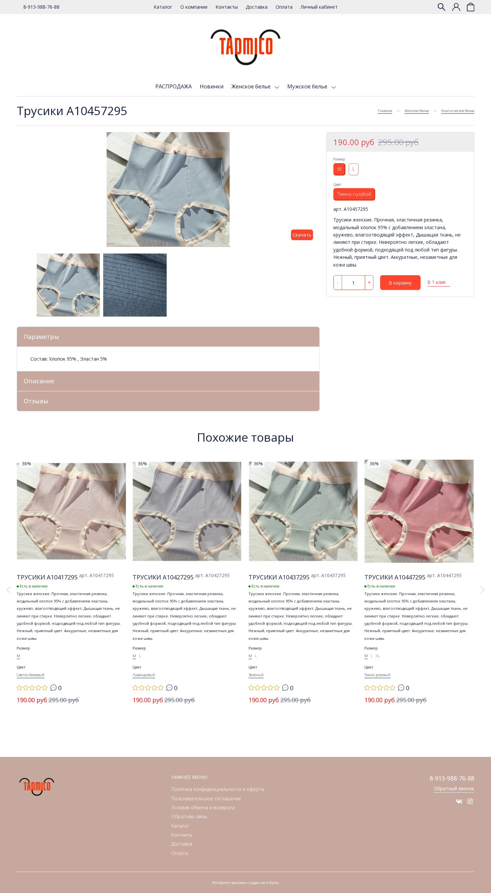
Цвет (337, 183)
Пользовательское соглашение (206, 798)
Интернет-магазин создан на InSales (245, 882)
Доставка (257, 7)
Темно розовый (377, 674)
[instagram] (470, 801)
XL (378, 655)
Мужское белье (308, 86)
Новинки (211, 86)
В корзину (400, 283)
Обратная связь (189, 816)
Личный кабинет (319, 7)
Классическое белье (457, 110)
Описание (39, 381)
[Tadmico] (245, 47)
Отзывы (36, 401)
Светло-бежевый (30, 674)
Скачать (302, 235)
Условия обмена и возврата (203, 807)
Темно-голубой (354, 194)
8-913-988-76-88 (41, 7)
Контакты (226, 7)
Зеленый (256, 674)
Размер (339, 158)
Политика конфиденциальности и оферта (217, 789)
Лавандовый (144, 674)
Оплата (284, 7)
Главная (385, 110)
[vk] (459, 801)
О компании (193, 7)
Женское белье (251, 86)
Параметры (41, 337)
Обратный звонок (454, 788)
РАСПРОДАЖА (173, 86)
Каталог (163, 7)
